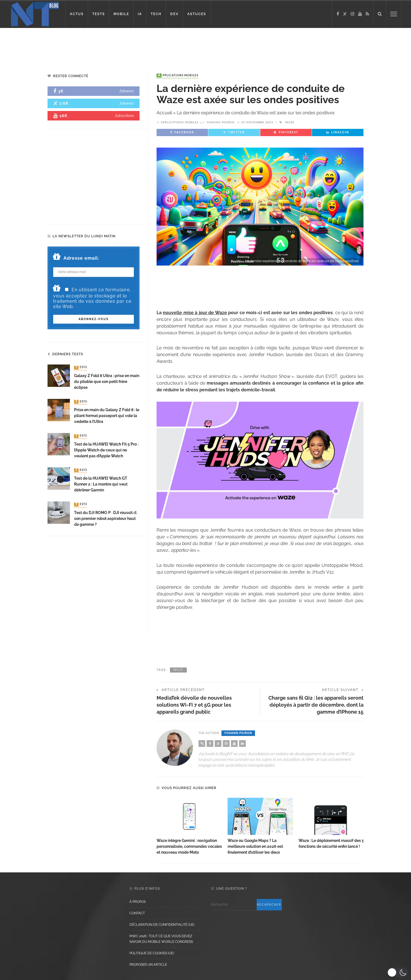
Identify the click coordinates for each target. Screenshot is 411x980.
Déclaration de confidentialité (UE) (161, 925)
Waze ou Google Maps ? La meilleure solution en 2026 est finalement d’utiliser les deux (255, 846)
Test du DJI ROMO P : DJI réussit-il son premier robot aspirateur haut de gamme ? (105, 518)
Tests (81, 368)
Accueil (164, 112)
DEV (174, 14)
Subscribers (124, 115)
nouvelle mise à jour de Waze (195, 312)
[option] (189, 827)
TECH (156, 14)
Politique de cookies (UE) (151, 953)
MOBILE (121, 14)
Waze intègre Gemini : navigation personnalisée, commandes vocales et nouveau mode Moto (189, 846)
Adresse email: (81, 258)
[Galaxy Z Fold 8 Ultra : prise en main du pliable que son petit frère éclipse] (59, 375)
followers (127, 91)
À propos (137, 902)
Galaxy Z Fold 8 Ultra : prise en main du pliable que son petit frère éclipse (106, 381)
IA (140, 14)
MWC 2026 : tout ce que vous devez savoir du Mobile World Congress (161, 939)
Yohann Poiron (221, 122)
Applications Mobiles (178, 75)
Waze (289, 122)
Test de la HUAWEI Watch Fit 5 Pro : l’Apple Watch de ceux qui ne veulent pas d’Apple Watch (106, 450)
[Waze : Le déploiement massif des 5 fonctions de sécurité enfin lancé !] (331, 816)
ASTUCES (196, 14)
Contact (137, 913)
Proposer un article (148, 965)
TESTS (98, 14)
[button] (397, 972)
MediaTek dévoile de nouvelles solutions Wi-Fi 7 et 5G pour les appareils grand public (194, 705)
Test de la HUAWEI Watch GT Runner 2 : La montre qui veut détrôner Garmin (100, 484)
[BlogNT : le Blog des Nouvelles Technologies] (35, 13)
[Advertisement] (107, 46)
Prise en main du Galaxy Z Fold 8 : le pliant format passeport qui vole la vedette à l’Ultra (106, 416)
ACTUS (77, 14)
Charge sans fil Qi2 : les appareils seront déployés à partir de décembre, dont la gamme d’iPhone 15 (315, 705)
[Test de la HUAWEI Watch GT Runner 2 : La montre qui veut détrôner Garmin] (59, 478)
